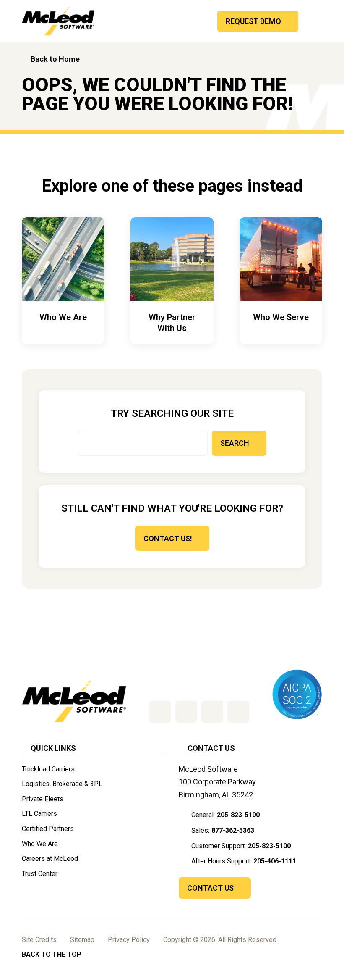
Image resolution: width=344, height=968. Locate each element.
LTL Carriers (39, 814)
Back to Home (55, 59)
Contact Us (210, 888)
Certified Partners (48, 829)
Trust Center (39, 874)
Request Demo (253, 21)
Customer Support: (241, 846)
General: (225, 815)
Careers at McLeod (50, 859)
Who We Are (40, 844)
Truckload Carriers (48, 769)
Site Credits (39, 940)
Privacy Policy (129, 940)
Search (234, 443)
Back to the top (51, 954)
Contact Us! (167, 538)
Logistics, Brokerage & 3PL (62, 784)
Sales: (222, 830)
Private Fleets (42, 799)
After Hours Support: (243, 861)
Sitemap (82, 940)
